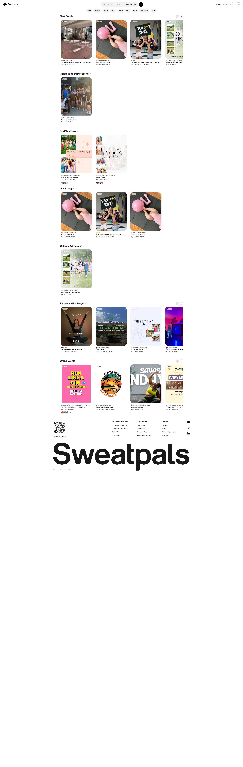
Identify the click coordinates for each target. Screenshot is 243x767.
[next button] (181, 16)
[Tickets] (232, 4)
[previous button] (177, 16)
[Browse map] (141, 4)
